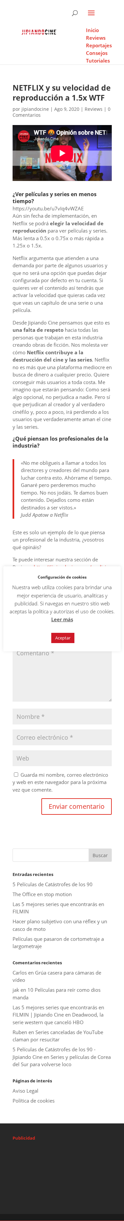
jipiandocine (35, 109)
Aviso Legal (25, 1090)
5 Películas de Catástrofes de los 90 (53, 884)
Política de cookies (34, 1100)
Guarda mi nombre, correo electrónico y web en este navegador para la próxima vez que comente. (60, 782)
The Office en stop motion (42, 894)
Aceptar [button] (62, 638)
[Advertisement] (68, 1160)
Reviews (94, 109)
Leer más (62, 619)
